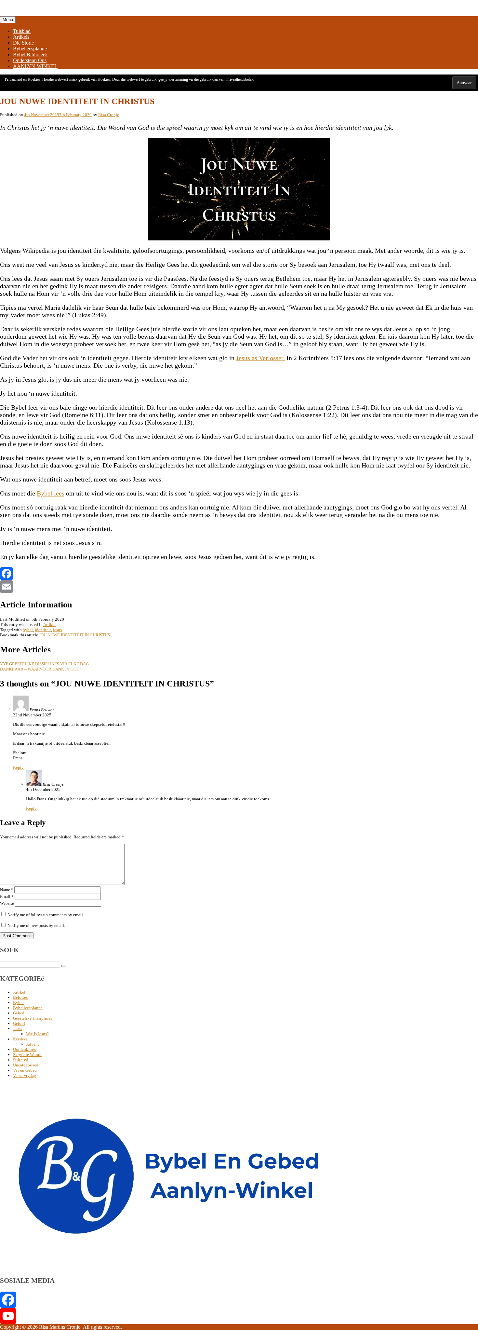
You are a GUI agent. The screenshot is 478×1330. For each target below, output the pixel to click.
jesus (57, 629)
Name (6, 889)
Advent (32, 1044)
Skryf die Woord (27, 1054)
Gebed (18, 1013)
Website (7, 903)
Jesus (17, 1028)
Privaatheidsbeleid (240, 79)
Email (7, 896)
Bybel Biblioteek (30, 54)
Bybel (18, 1002)
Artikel (49, 624)
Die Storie (23, 43)
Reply (18, 767)
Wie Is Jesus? (37, 1033)
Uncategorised (25, 1065)
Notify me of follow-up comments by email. (45, 914)
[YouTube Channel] (239, 1316)
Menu (8, 19)
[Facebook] (239, 573)
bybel (28, 629)
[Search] (63, 966)
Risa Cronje (108, 114)
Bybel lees (50, 493)
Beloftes (20, 997)
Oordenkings (24, 1049)
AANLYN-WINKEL (35, 66)
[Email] (239, 586)
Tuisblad (22, 31)
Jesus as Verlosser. (260, 357)
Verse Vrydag (24, 1075)
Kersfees (20, 1039)
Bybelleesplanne (30, 48)
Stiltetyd (20, 1059)
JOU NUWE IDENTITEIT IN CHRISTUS (74, 634)
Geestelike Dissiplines (32, 1018)
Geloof (19, 1023)
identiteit (43, 629)
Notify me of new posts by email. (36, 925)
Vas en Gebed (25, 1070)
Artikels (21, 37)
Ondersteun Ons (29, 60)
